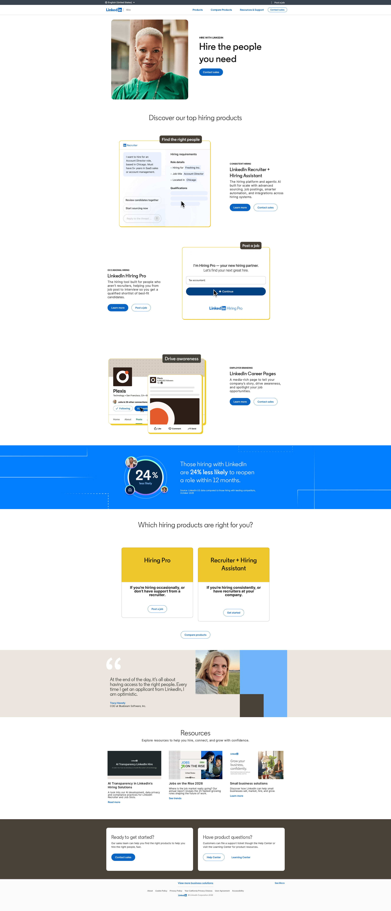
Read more (114, 802)
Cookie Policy (161, 891)
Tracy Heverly (117, 702)
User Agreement (222, 891)
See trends (175, 798)
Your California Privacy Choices (198, 891)
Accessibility (238, 891)
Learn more (236, 795)
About (150, 891)
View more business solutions (195, 883)
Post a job (279, 2)
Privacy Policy (176, 891)
